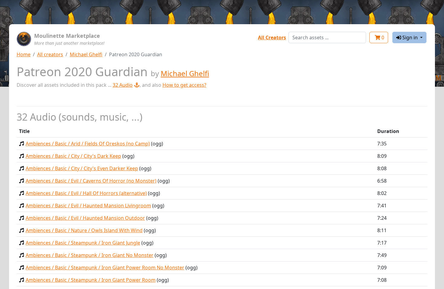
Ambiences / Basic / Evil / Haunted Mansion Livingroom (88, 205)
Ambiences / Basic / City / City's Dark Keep (73, 156)
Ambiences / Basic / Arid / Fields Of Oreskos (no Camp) (88, 143)
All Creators (272, 37)
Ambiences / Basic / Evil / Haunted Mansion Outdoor (85, 218)
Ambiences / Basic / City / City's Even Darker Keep (82, 168)
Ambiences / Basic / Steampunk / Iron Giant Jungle (83, 242)
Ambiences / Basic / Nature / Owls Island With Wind (84, 230)
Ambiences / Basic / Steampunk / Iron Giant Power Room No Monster (105, 267)
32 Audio (123, 85)
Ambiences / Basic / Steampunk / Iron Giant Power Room (91, 280)
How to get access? (184, 85)
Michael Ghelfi (86, 54)
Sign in (410, 37)
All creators (50, 54)
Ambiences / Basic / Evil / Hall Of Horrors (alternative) (86, 193)
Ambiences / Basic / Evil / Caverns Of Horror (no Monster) (91, 180)
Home (24, 54)
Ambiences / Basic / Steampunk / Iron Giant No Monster (89, 255)
